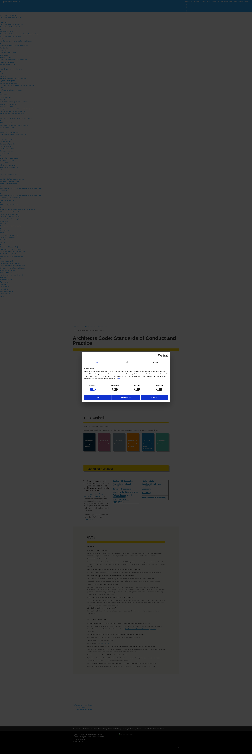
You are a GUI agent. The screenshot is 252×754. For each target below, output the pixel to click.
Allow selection (126, 397)
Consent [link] (96, 362)
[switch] (115, 389)
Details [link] (126, 362)
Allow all (154, 397)
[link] (159, 355)
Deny (98, 397)
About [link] (155, 362)
